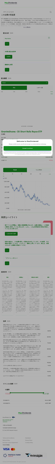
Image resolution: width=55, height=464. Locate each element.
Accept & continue (27, 148)
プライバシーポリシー (21, 154)
